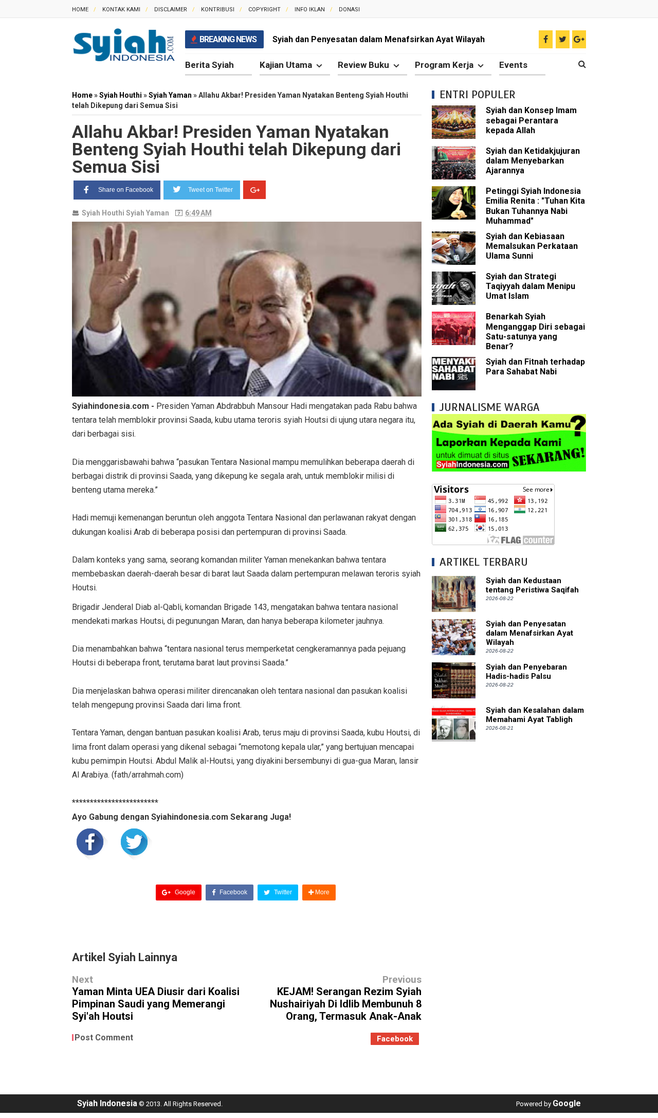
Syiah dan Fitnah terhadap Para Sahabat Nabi (535, 366)
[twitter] (563, 39)
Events (513, 65)
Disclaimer (170, 9)
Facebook (232, 892)
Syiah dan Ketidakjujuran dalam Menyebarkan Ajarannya (533, 160)
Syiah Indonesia (107, 1103)
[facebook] (546, 39)
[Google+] (254, 190)
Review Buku (363, 65)
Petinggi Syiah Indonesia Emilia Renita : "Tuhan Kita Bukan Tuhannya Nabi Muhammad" (535, 206)
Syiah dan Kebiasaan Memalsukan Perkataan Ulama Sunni (532, 246)
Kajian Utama (286, 65)
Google (184, 892)
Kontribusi (217, 9)
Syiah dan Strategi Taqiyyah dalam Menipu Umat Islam (530, 286)
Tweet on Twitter (210, 189)
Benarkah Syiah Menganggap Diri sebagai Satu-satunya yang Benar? (535, 331)
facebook (395, 1038)
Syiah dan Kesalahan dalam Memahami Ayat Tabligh (535, 715)
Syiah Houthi (103, 213)
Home (80, 9)
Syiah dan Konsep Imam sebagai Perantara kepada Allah (531, 120)
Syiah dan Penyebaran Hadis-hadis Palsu (526, 671)
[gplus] (579, 39)
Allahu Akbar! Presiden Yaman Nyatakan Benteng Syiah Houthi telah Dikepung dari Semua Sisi (236, 149)
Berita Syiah (209, 65)
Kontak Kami (121, 9)
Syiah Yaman (147, 213)
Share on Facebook (125, 189)
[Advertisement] (509, 906)
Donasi (349, 9)
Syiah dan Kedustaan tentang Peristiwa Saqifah (532, 585)
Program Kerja (444, 65)
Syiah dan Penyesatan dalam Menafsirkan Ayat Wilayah (378, 39)
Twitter (282, 892)
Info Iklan (310, 9)
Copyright (264, 9)
